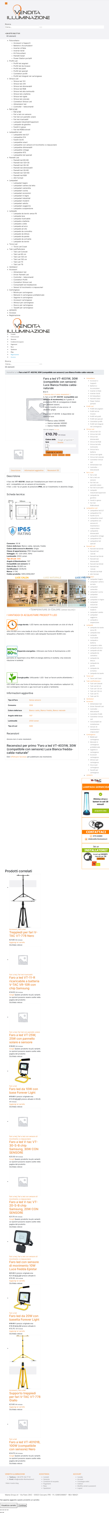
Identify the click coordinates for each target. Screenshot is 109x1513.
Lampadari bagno (21, 183)
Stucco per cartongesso (23, 305)
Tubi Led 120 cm (20, 257)
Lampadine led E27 (21, 135)
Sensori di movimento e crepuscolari (28, 287)
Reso (12, 347)
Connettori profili (20, 74)
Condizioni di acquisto (17, 342)
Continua (22, 1505)
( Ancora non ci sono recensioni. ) (56, 394)
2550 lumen (34, 721)
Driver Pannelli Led (21, 275)
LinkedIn (61, 455)
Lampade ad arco (21, 226)
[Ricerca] (40, 27)
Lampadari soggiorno (22, 206)
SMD (31, 726)
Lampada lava (19, 216)
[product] (25, 901)
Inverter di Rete (20, 48)
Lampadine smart (21, 142)
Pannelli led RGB (20, 175)
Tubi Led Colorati (20, 252)
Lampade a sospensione (23, 208)
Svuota (60, 442)
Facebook (47, 455)
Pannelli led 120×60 (21, 173)
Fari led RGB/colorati (22, 129)
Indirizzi (80, 1484)
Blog (12, 352)
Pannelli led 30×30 (21, 165)
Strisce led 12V (20, 81)
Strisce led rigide (20, 96)
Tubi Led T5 (18, 262)
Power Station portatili (23, 58)
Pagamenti (14, 344)
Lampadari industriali (22, 198)
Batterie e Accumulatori (23, 46)
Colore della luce (51, 440)
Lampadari (13, 180)
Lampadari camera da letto (24, 185)
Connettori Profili (20, 280)
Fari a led (17, 112)
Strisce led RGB (20, 89)
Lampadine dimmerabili (23, 147)
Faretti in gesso (20, 127)
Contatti (13, 334)
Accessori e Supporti (22, 43)
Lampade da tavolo (21, 241)
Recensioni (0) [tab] (53, 470)
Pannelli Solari (19, 56)
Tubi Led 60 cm (20, 254)
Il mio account (15, 337)
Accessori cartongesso (23, 300)
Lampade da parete (21, 236)
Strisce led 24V (20, 84)
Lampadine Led (15, 132)
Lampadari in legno (21, 196)
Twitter (54, 455)
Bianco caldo (34, 710)
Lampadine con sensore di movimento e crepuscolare (35, 145)
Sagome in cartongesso (23, 297)
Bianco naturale (59, 710)
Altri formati (18, 178)
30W (31, 705)
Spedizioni (14, 349)
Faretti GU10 (19, 140)
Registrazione (14, 315)
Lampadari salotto (21, 203)
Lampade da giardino (22, 124)
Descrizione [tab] (15, 470)
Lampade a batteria (21, 221)
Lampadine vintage (21, 150)
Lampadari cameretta (22, 188)
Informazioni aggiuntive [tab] (33, 470)
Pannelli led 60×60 (21, 160)
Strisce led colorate (21, 99)
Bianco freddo (46, 710)
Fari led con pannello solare (25, 117)
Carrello (80, 1477)
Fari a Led (13, 109)
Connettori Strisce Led (23, 101)
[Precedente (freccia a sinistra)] (1, 1512)
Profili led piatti (20, 68)
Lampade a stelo (20, 224)
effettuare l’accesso (19, 757)
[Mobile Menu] (6, 3)
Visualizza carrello (8, 1505)
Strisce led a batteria (22, 94)
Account (80, 1479)
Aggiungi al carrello (54, 452)
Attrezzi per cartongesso (24, 302)
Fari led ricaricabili (21, 119)
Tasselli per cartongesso (23, 308)
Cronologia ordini (83, 1481)
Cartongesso (14, 290)
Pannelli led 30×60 (21, 170)
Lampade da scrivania (22, 239)
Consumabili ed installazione (25, 285)
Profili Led (13, 61)
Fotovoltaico (14, 40)
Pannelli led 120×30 (21, 163)
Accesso (12, 313)
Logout (79, 1488)
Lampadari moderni (21, 201)
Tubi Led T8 (18, 264)
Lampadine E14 (20, 137)
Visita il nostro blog (12, 1483)
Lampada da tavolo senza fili (25, 213)
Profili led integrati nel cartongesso (28, 76)
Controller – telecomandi (23, 107)
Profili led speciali (21, 71)
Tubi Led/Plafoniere (17, 249)
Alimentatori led (20, 104)
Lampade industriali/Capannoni (26, 122)
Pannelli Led (14, 157)
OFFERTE (13, 310)
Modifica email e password (86, 1486)
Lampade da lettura (21, 234)
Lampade (13, 211)
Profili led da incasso (22, 66)
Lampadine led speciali (23, 155)
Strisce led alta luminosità (24, 91)
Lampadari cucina (21, 191)
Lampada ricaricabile (22, 219)
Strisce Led (13, 79)
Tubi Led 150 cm (20, 259)
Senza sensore (35, 700)
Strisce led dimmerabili (23, 86)
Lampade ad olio (20, 229)
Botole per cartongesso (23, 292)
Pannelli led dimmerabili (23, 168)
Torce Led (13, 244)
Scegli (11, 995)
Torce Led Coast (20, 247)
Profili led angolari (21, 63)
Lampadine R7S (20, 152)
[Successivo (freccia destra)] (3, 1512)
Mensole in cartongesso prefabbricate (29, 295)
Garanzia (13, 339)
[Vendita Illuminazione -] (27, 12)
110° (30, 716)
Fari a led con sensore (22, 114)
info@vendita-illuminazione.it (24, 1479)
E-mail (67, 455)
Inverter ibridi (19, 51)
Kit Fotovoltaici (20, 53)
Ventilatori (13, 267)
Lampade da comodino (23, 231)
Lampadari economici (22, 193)
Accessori (13, 269)
